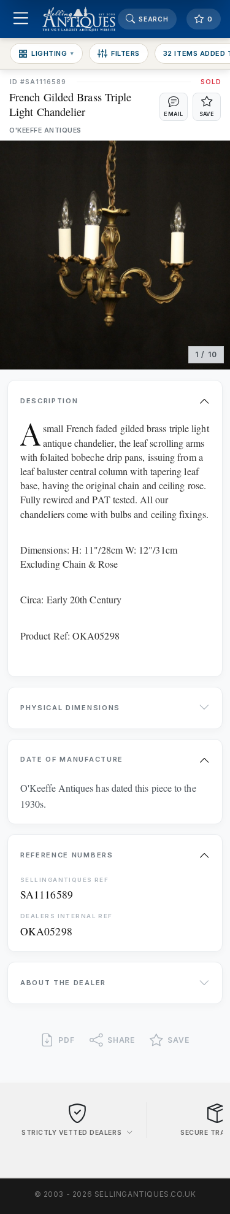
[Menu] (20, 19)
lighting (52, 53)
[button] (173, 107)
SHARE (121, 1040)
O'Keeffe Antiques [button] (45, 130)
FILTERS (125, 53)
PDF (66, 1040)
